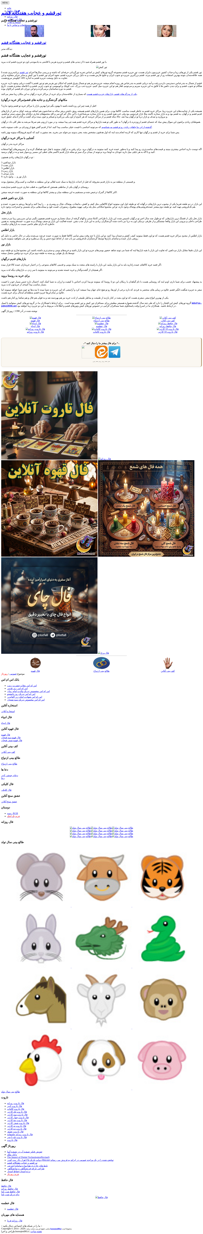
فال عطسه (12, 1209)
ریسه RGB (12, 813)
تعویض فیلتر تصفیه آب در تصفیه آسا (24, 1151)
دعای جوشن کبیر (9, 775)
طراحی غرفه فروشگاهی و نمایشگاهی (25, 1168)
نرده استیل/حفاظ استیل (18, 1171)
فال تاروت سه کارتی (17, 1114)
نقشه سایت (36, 1231)
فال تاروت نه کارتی (16, 1126)
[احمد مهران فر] (34, 36)
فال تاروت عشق (15, 1131)
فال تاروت (12, 1140)
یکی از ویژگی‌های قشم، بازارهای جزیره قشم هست (112, 94)
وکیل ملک (12, 1154)
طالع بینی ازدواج (101, 671)
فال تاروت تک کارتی (17, 1112)
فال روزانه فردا (14, 1220)
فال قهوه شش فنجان (11, 740)
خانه (9, 8)
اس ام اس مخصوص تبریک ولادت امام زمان (28, 691)
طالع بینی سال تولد (10, 1091)
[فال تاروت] (49, 459)
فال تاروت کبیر (14, 1106)
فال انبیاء (5, 723)
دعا (2, 778)
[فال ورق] (103, 653)
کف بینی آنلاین (168, 671)
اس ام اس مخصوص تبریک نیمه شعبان (26, 699)
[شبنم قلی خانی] (166, 36)
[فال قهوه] (49, 556)
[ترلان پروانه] (100, 36)
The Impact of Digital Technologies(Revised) (28, 1157)
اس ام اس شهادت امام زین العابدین (24, 697)
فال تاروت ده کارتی (16, 1129)
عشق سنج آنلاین (9, 801)
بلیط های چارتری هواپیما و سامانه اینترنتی (27, 1165)
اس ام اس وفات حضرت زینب (22, 685)
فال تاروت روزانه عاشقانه (20, 1134)
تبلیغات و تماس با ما (17, 25)
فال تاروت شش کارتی (18, 1123)
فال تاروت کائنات (15, 1109)
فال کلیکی (6, 790)
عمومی (13, 674)
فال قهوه (35, 671)
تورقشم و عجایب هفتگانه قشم (31, 12)
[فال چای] (49, 653)
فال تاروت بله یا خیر (17, 1137)
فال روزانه (12, 16)
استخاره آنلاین (14, 22)
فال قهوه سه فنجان (11, 737)
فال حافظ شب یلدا (10, 1191)
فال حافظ (6, 1186)
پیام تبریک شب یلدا (10, 1194)
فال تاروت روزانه (15, 1103)
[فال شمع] (146, 556)
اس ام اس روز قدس (17, 688)
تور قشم (24, 72)
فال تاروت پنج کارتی (17, 1120)
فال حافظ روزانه (9, 1189)
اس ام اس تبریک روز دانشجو (21, 694)
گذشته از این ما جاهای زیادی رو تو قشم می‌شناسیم (127, 127)
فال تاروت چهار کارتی (18, 1117)
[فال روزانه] (104, 459)
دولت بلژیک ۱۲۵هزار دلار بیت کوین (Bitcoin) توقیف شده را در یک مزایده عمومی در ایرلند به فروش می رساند (60, 1160)
